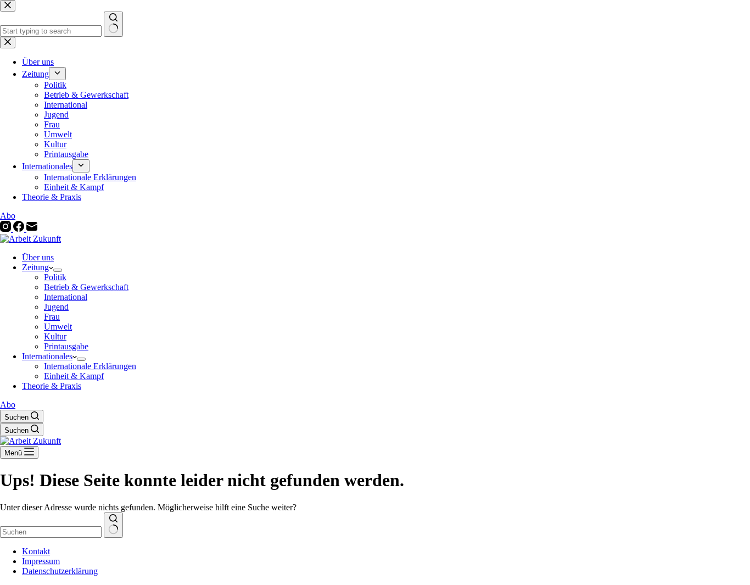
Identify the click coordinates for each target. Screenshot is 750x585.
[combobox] (51, 532)
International (65, 297)
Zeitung (35, 267)
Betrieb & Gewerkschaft (86, 287)
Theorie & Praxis (51, 386)
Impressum (41, 561)
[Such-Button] (113, 525)
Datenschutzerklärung (60, 571)
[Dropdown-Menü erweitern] (57, 270)
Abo (7, 404)
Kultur (55, 336)
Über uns (38, 257)
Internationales (47, 356)
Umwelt (58, 326)
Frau (52, 316)
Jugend (56, 306)
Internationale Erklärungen (90, 366)
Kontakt (36, 551)
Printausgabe (66, 346)
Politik (55, 277)
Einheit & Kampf (74, 376)
